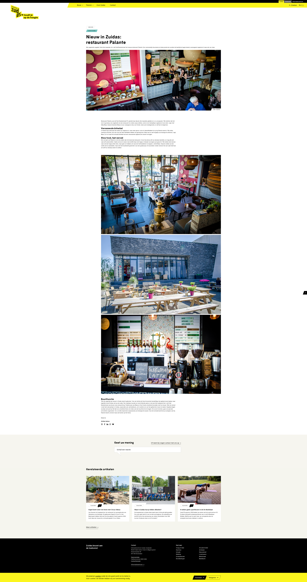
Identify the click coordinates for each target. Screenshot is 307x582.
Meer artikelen (91, 527)
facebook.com (104, 424)
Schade (178, 552)
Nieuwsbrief (202, 552)
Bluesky (113, 424)
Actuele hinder (203, 548)
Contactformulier (135, 561)
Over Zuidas (101, 5)
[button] (293, 5)
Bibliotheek (202, 557)
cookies (98, 576)
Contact (113, 5)
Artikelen (202, 550)
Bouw (79, 5)
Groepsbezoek (180, 557)
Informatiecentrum (297, 1)
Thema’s (89, 5)
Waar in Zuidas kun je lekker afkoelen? (147, 510)
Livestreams (202, 554)
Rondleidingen (180, 559)
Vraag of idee (180, 548)
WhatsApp (110, 424)
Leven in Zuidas (92, 31)
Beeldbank (202, 559)
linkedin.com (107, 424)
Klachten (178, 550)
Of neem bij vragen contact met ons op (165, 443)
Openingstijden (135, 557)
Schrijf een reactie (124, 450)
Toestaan (198, 577)
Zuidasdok (288, 1)
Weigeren (212, 577)
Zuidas (281, 1)
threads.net (102, 424)
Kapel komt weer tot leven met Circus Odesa (104, 510)
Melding (178, 554)
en (303, 5)
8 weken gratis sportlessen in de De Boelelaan (196, 510)
